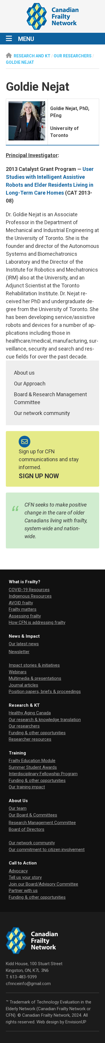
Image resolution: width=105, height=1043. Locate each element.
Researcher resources (30, 739)
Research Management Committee (42, 822)
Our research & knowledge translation (45, 719)
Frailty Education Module (32, 760)
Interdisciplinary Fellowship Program (43, 773)
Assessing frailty (25, 616)
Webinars (18, 672)
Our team (18, 808)
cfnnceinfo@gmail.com (28, 983)
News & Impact (24, 636)
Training (17, 753)
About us (24, 373)
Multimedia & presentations (35, 678)
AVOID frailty (21, 602)
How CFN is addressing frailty (37, 622)
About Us (18, 800)
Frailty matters (22, 609)
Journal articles (23, 685)
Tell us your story (25, 877)
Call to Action (23, 863)
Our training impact (27, 787)
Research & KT (24, 705)
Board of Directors (26, 829)
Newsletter (19, 651)
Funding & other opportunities (37, 732)
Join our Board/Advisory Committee (43, 884)
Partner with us (23, 890)
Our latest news (24, 643)
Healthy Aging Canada (30, 713)
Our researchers (24, 726)
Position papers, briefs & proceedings (45, 691)
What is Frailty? (24, 581)
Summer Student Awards (33, 767)
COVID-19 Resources (29, 589)
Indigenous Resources (30, 596)
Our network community (42, 413)
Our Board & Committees (33, 815)
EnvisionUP (75, 1022)
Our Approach (30, 383)
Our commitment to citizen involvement (47, 849)
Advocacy (18, 871)
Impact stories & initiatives (34, 665)
